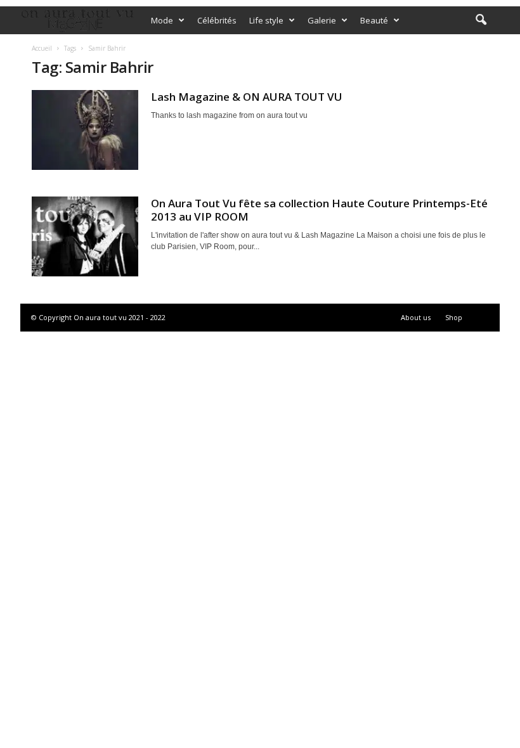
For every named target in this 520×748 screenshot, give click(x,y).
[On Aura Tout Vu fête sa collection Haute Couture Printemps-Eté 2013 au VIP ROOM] (85, 236)
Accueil (42, 48)
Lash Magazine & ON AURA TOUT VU (246, 96)
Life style (266, 20)
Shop (453, 317)
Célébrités (217, 20)
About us (416, 317)
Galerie (322, 20)
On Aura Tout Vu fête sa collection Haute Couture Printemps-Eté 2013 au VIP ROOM (319, 210)
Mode (162, 20)
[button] (481, 20)
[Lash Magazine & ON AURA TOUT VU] (85, 130)
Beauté (374, 20)
